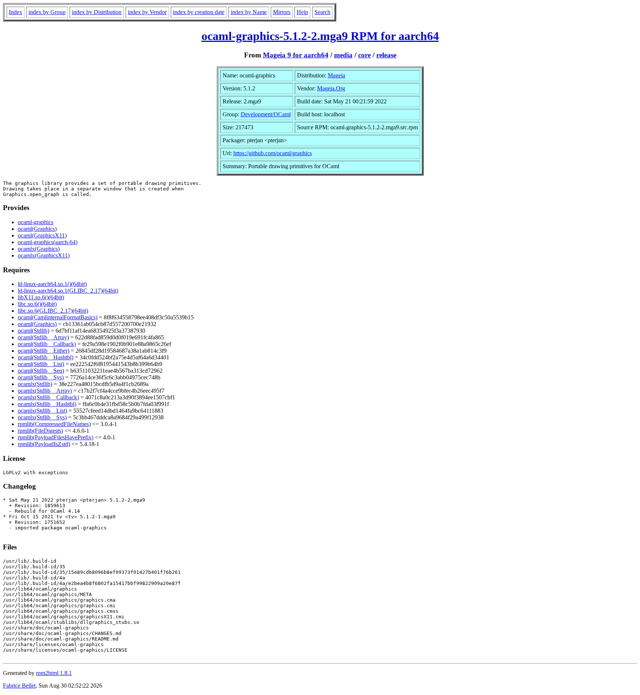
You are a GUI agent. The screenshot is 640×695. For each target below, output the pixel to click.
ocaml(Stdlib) (33, 330)
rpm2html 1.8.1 (54, 673)
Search (322, 12)
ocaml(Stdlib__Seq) (41, 371)
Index (15, 12)
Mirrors (281, 12)
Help (302, 12)
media (343, 55)
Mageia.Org (331, 88)
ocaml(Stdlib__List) (41, 364)
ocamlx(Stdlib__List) (42, 411)
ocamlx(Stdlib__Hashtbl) (47, 404)
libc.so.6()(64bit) (37, 304)
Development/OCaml (266, 114)
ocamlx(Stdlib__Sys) (42, 417)
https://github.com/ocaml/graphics (272, 153)
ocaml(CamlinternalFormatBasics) (57, 317)
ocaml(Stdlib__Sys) (41, 377)
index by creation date (198, 12)
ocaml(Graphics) (37, 229)
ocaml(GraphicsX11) (42, 235)
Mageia (336, 75)
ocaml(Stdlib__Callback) (47, 344)
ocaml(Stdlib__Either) (43, 351)
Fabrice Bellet (19, 685)
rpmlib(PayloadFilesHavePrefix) (55, 437)
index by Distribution (96, 12)
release (386, 55)
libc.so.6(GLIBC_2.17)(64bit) (53, 310)
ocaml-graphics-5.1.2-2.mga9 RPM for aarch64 (320, 36)
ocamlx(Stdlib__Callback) (48, 397)
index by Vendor (147, 12)
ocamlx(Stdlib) (35, 384)
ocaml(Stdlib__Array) (43, 337)
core (364, 55)
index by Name (249, 12)
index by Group (47, 12)
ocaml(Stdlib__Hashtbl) (45, 357)
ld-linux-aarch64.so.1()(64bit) (52, 284)
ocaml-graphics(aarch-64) (47, 242)
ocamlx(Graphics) (39, 249)
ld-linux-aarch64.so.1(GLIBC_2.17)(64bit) (68, 290)
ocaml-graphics (35, 222)
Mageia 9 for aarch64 (296, 55)
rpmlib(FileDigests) (40, 431)
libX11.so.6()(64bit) (41, 297)
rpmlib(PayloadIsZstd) (44, 444)
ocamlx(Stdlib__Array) (45, 391)
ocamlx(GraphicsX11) (44, 255)
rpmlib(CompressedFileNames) (54, 424)
